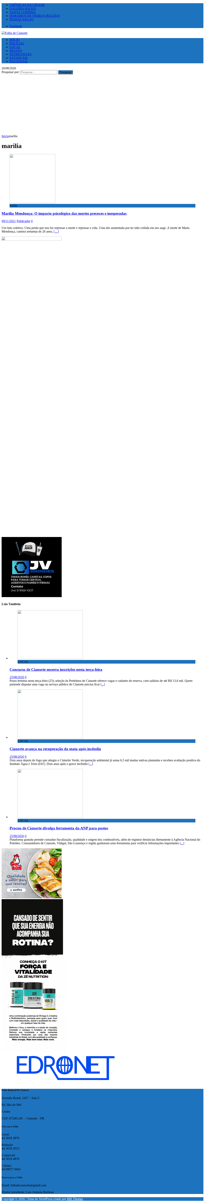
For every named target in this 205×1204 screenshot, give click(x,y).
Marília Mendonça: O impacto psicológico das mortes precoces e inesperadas (64, 213)
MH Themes (75, 1199)
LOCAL (15, 47)
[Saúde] (32, 202)
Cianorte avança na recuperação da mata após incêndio (55, 749)
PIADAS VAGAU (22, 19)
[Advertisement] (102, 104)
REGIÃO (16, 50)
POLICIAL (17, 43)
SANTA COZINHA (23, 12)
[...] (102, 684)
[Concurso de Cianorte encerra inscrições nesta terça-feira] (50, 658)
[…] (56, 231)
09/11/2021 (9, 221)
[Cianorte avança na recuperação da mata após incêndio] (50, 737)
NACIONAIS (19, 61)
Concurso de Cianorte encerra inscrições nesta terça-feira (56, 669)
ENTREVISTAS (20, 54)
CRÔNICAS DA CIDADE (27, 5)
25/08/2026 (17, 677)
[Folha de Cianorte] (14, 33)
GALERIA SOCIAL (23, 8)
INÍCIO (15, 39)
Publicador (23, 221)
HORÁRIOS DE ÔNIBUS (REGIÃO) (35, 15)
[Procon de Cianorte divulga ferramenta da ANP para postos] (50, 817)
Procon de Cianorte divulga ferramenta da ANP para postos (59, 828)
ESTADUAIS (19, 57)
